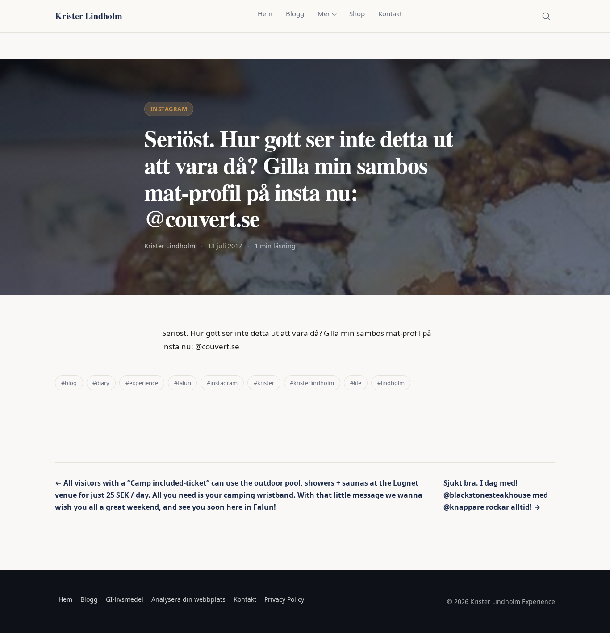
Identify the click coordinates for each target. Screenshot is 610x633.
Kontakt (390, 13)
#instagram (222, 383)
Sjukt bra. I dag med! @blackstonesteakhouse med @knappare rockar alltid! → (495, 495)
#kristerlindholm (312, 383)
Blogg (295, 13)
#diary (100, 383)
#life (355, 383)
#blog (69, 383)
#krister (264, 383)
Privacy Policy (284, 599)
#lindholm (391, 383)
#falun (182, 383)
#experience (141, 383)
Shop (357, 13)
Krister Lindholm (88, 15)
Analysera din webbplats (188, 599)
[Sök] (546, 16)
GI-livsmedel (124, 599)
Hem (265, 13)
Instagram (169, 109)
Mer (324, 13)
